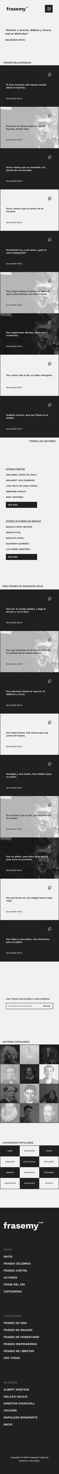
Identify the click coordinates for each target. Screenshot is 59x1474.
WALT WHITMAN (14, 497)
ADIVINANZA (12, 805)
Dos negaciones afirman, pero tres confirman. (25, 334)
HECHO (18, 116)
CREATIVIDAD (18, 74)
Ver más (13, 505)
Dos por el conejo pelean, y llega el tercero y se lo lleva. (26, 610)
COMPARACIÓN (13, 157)
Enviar (46, 1006)
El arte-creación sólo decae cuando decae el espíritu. (26, 86)
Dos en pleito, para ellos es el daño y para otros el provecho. (27, 858)
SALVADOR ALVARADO (17, 543)
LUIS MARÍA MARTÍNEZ (18, 549)
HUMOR (9, 681)
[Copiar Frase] (50, 74)
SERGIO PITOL (13, 532)
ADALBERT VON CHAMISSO (20, 480)
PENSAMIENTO (13, 640)
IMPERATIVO (26, 405)
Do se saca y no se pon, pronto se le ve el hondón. (28, 817)
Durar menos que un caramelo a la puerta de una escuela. (25, 169)
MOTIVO (10, 281)
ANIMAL (9, 722)
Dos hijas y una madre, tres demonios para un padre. (27, 940)
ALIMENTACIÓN (22, 364)
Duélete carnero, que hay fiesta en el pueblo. (27, 416)
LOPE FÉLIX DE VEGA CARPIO (22, 486)
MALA (19, 888)
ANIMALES (19, 598)
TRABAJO (20, 240)
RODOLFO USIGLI (15, 538)
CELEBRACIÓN (12, 405)
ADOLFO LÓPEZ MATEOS (19, 527)
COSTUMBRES (12, 198)
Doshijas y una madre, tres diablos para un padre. (29, 775)
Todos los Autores (42, 441)
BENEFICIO (11, 846)
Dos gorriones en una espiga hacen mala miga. (29, 899)
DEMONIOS (11, 929)
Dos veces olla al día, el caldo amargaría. (29, 375)
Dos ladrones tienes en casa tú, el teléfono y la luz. (25, 693)
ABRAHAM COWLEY (16, 491)
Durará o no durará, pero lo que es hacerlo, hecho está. (25, 127)
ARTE (8, 74)
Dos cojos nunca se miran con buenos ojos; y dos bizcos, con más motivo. (28, 292)
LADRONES (19, 681)
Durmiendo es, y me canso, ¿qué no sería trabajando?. (26, 251)
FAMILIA (10, 764)
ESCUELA (25, 157)
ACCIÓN (9, 116)
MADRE (18, 764)
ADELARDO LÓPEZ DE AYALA (21, 474)
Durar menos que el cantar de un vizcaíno (25, 210)
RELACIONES (27, 640)
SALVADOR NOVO (15, 40)
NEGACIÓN (27, 322)
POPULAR (23, 805)
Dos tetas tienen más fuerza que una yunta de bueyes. (27, 734)
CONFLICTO (22, 846)
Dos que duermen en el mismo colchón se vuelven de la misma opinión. (28, 651)
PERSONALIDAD (22, 281)
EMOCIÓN (10, 240)
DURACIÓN (25, 198)
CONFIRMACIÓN (13, 322)
